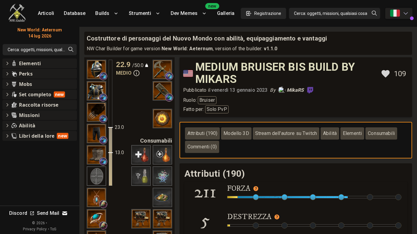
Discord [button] (18, 213)
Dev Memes (191, 11)
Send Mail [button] (48, 213)
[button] (103, 76)
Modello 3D (236, 133)
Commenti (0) (202, 147)
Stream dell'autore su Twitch (286, 133)
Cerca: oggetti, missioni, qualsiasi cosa (330, 13)
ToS (53, 229)
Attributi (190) (202, 133)
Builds (102, 13)
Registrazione (267, 13)
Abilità (330, 133)
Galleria (225, 13)
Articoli (46, 13)
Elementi (352, 133)
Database (74, 13)
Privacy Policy (35, 229)
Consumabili (381, 133)
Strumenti (140, 13)
